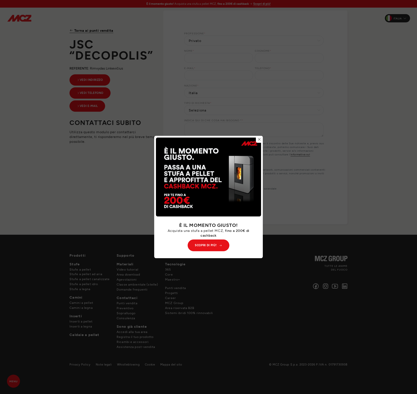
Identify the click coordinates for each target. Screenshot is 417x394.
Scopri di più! (206, 245)
